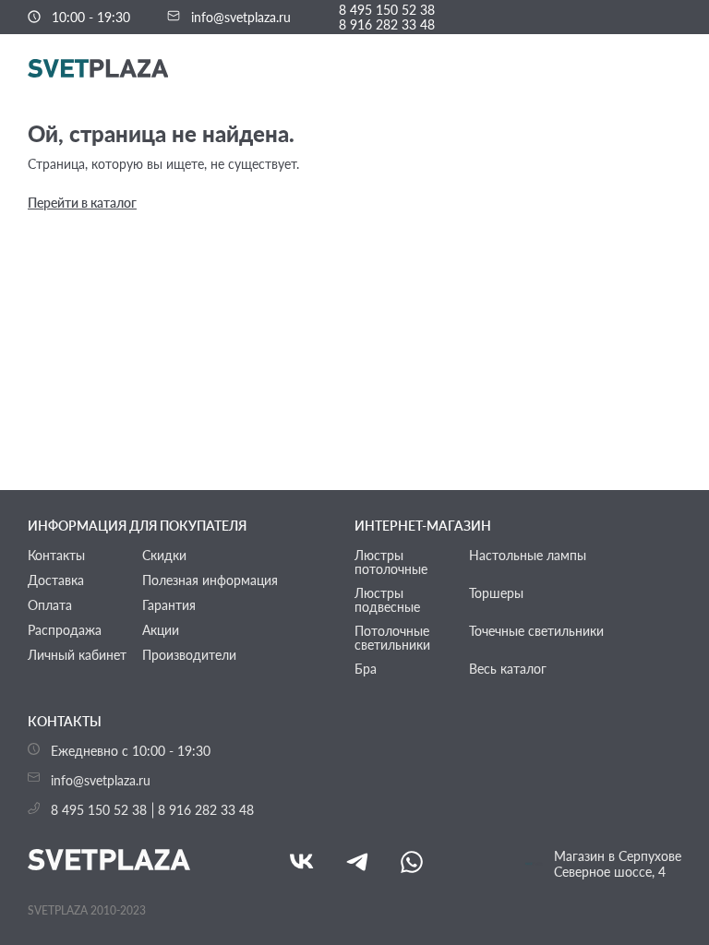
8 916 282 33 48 (387, 25)
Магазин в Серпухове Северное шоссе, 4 (617, 863)
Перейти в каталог (82, 202)
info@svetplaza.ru (241, 17)
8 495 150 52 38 (387, 10)
